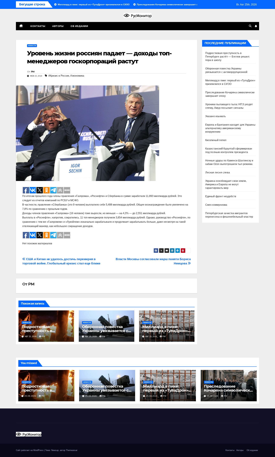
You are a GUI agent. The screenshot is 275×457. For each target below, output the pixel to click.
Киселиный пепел (215, 140)
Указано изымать (215, 116)
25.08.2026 (31, 396)
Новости (32, 45)
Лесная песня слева (217, 172)
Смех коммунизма (216, 204)
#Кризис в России (58, 75)
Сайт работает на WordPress (30, 450)
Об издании (79, 26)
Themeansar (71, 450)
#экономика (77, 75)
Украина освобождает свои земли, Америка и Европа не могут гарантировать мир (226, 184)
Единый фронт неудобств (220, 196)
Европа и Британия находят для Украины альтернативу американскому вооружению (230, 128)
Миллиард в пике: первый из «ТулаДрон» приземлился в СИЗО (165, 330)
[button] (250, 26)
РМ (33, 71)
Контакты (37, 26)
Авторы (57, 26)
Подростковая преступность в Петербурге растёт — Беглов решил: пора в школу (227, 56)
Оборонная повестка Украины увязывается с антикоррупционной (105, 330)
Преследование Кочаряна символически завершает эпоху (228, 390)
